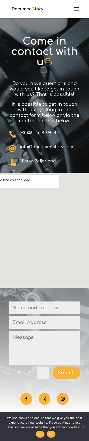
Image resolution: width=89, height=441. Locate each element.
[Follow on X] (44, 399)
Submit (66, 372)
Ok (40, 434)
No (51, 434)
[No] (83, 426)
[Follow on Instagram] (63, 399)
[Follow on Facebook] (26, 399)
